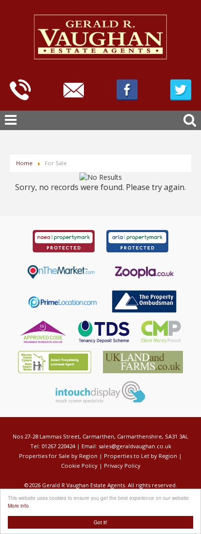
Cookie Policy (79, 465)
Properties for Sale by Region (58, 455)
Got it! (100, 522)
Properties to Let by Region (140, 455)
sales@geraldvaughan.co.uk (135, 446)
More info (18, 505)
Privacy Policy (122, 465)
